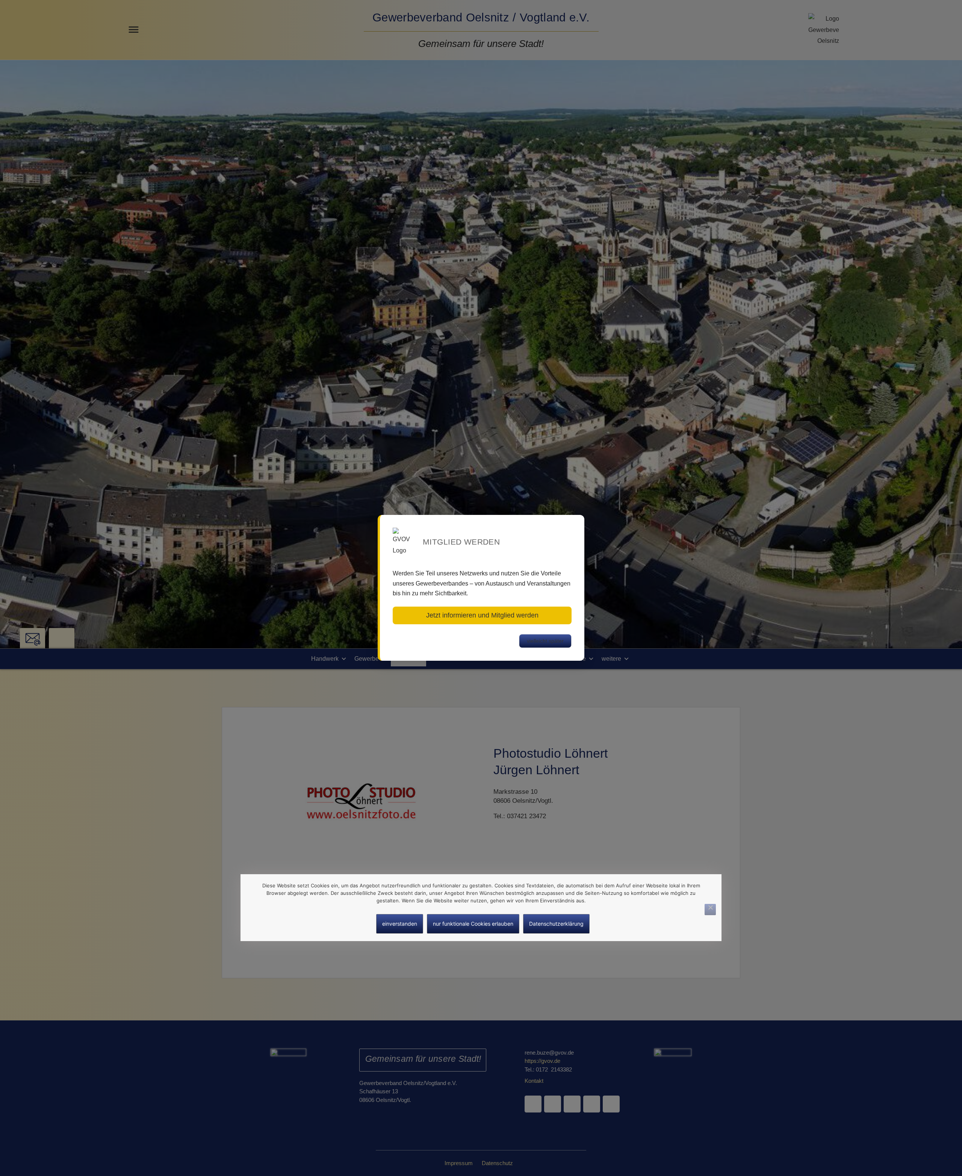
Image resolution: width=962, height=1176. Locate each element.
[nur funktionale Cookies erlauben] (710, 909)
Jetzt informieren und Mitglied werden (482, 615)
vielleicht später (545, 641)
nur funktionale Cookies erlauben (473, 923)
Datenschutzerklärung (556, 923)
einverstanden (399, 923)
